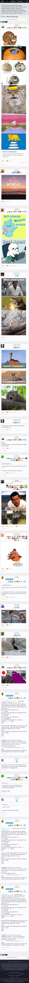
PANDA (18, 702)
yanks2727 (16, 758)
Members (13, 1)
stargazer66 (16, 272)
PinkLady (17, 208)
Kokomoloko (16, 604)
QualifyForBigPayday (16, 344)
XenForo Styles (18, 975)
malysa (16, 576)
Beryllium (12, 977)
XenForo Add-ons (11, 975)
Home (2, 1)
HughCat (17, 632)
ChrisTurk (17, 169)
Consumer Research (6, 701)
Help (17, 977)
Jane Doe (17, 455)
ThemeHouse (21, 973)
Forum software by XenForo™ (14, 972)
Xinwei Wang (4, 894)
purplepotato (17, 533)
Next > (6, 21)
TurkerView (23, 747)
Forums (7, 1)
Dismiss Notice (27, 5)
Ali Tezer (3, 828)
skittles (16, 24)
